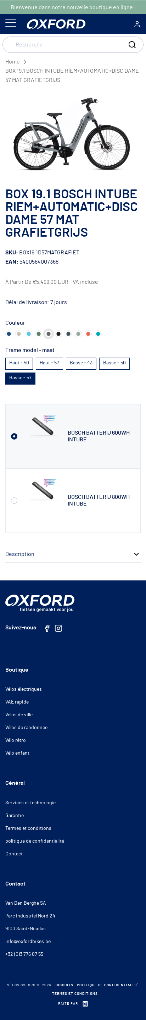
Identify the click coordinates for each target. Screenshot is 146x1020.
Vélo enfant (17, 753)
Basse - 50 (114, 362)
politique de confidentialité (34, 841)
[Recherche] (132, 44)
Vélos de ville (19, 714)
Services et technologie (30, 802)
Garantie (14, 815)
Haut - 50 (19, 362)
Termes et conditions (28, 828)
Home (12, 62)
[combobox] (73, 45)
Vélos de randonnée (26, 727)
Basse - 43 (81, 362)
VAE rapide (17, 702)
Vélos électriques (23, 689)
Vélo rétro (15, 740)
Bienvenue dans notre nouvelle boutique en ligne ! (73, 7)
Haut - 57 (49, 362)
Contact (14, 853)
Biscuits (64, 985)
